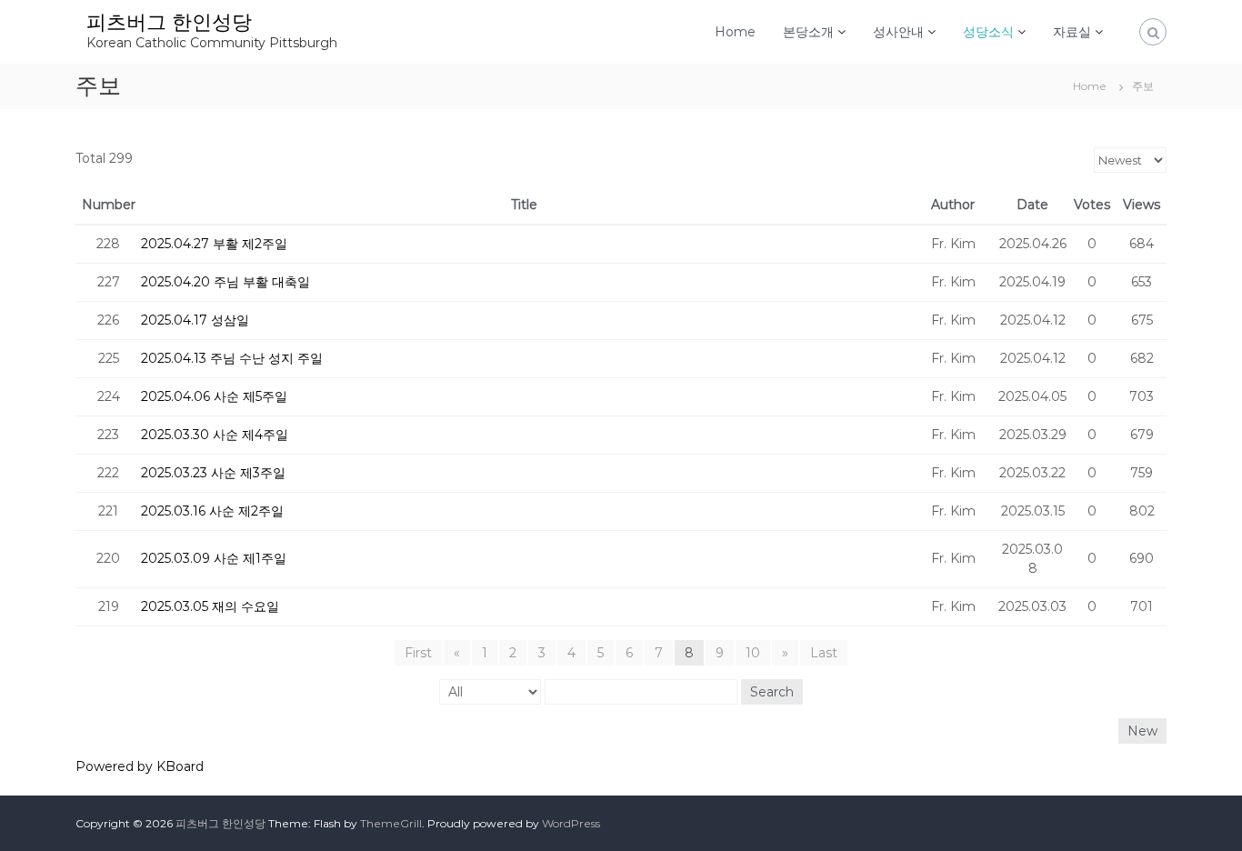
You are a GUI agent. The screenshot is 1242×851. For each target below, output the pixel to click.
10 (753, 653)
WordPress (571, 823)
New (1142, 731)
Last (823, 653)
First (418, 653)
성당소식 (988, 32)
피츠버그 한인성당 (169, 22)
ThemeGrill (391, 823)
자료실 (1072, 32)
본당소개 (808, 32)
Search (772, 692)
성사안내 (898, 32)
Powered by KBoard (139, 766)
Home (735, 32)
